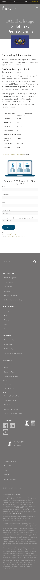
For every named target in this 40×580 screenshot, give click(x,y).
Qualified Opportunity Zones (13, 414)
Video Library (8, 384)
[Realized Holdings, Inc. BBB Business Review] (27, 423)
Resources (7, 360)
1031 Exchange (11, 154)
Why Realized (8, 273)
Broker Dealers (8, 344)
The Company (9, 307)
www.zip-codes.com (13, 233)
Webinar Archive (9, 388)
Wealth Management (10, 278)
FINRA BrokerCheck (14, 1)
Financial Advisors (9, 340)
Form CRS (7, 470)
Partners (7, 336)
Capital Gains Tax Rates (11, 376)
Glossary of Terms (9, 372)
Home (4, 154)
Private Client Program (11, 295)
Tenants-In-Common (10, 400)
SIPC (21, 508)
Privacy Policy (8, 466)
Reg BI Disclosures (10, 479)
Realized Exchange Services (13, 300)
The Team (7, 311)
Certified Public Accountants (13, 353)
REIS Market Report (13, 235)
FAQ (5, 315)
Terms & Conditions (10, 461)
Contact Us (7, 420)
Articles (6, 367)
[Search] (35, 261)
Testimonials (8, 320)
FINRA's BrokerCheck (17, 513)
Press (5, 324)
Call (26, 1)
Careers (6, 329)
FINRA (18, 508)
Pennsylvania (20, 154)
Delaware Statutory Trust (11, 396)
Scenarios (7, 291)
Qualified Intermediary (11, 409)
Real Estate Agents (10, 349)
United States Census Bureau (16, 237)
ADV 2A (6, 475)
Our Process (8, 287)
